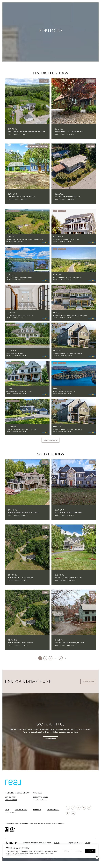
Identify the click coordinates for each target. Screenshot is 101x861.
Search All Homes (50, 440)
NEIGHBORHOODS (53, 810)
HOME (7, 810)
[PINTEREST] (89, 808)
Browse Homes (88, 681)
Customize (78, 851)
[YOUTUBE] (84, 808)
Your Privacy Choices (50, 859)
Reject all (66, 851)
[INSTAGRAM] (73, 808)
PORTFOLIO (37, 810)
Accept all (90, 851)
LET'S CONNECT (10, 812)
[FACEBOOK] (68, 808)
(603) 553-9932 (10, 797)
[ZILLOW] (73, 813)
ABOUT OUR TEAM (21, 810)
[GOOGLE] (68, 813)
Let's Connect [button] (50, 739)
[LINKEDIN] (78, 808)
